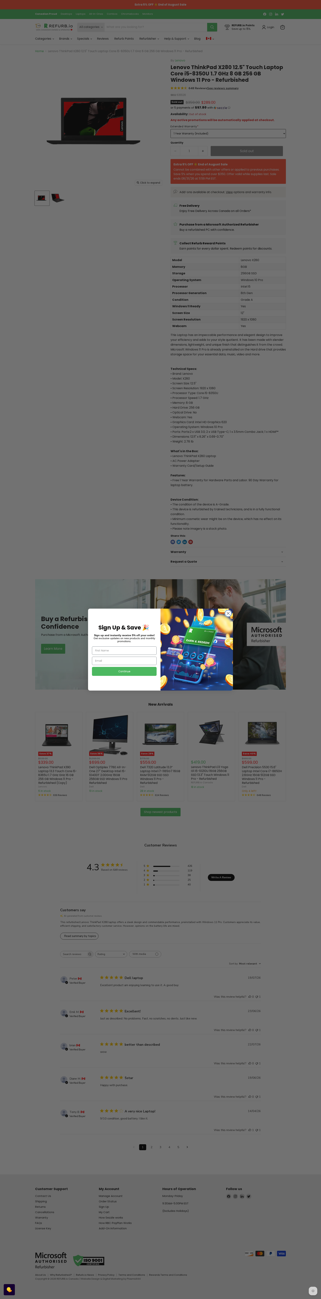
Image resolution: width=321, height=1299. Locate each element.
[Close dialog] (228, 613)
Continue (124, 671)
